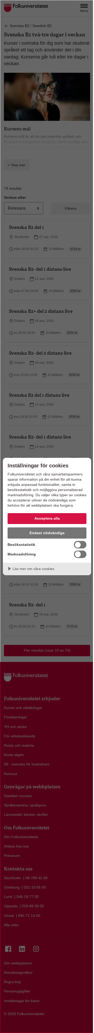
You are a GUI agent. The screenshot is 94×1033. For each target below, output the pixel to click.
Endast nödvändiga (47, 533)
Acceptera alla (47, 518)
